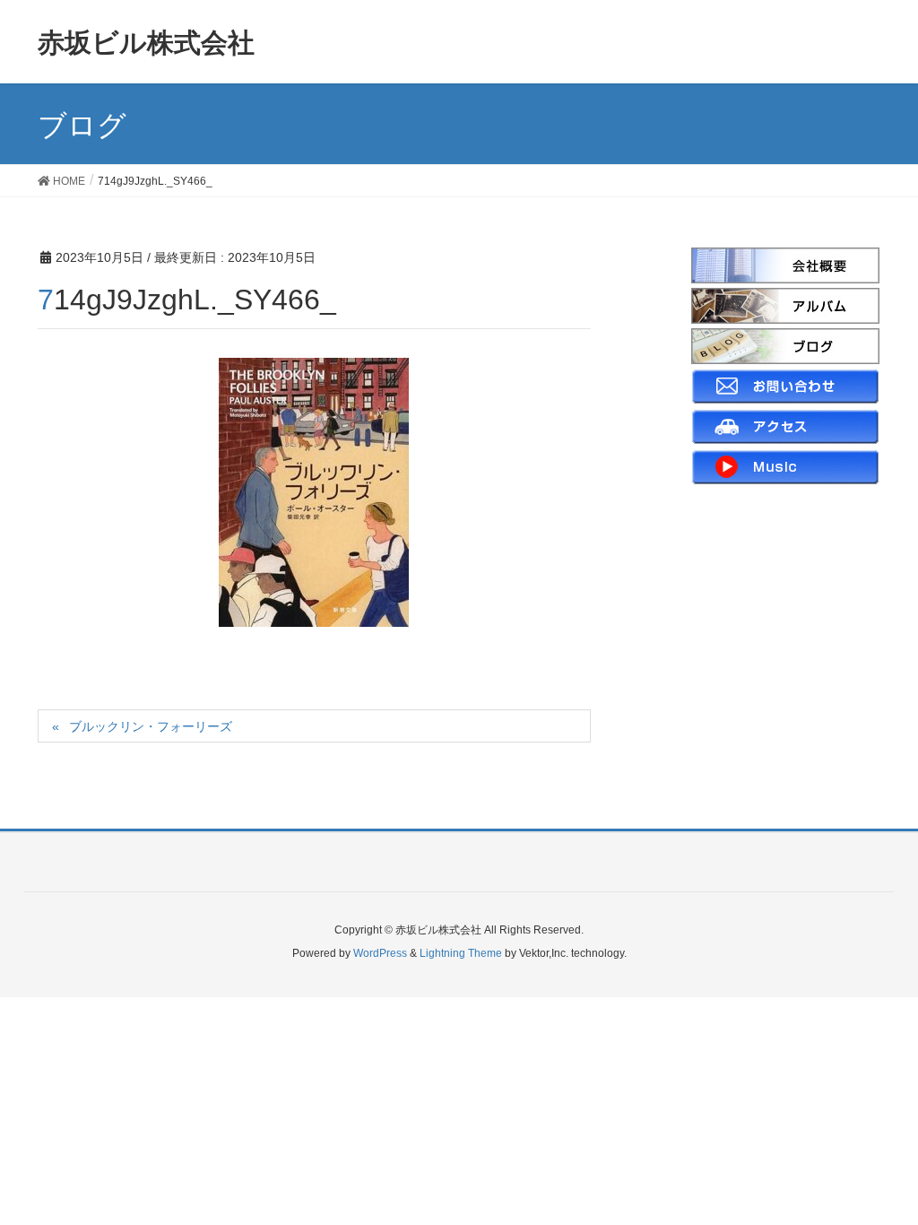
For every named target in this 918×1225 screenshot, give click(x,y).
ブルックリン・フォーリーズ (150, 726)
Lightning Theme (461, 953)
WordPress (380, 953)
